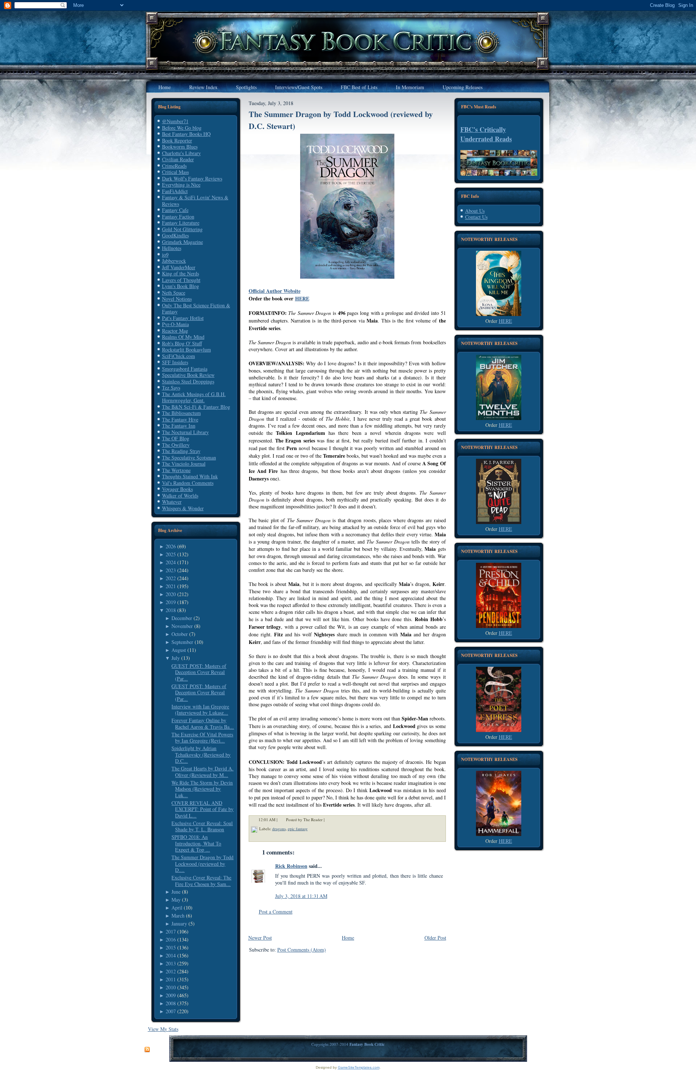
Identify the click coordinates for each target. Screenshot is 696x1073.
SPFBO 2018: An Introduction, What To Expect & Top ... (196, 843)
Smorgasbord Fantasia (184, 368)
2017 (171, 931)
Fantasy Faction (178, 216)
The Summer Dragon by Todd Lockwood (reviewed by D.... (202, 863)
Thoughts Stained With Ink (190, 476)
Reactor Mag (175, 330)
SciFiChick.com (178, 356)
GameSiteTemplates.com (359, 1067)
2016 (171, 939)
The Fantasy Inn (178, 425)
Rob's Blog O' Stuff (182, 343)
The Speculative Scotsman (189, 457)
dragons (279, 828)
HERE (302, 298)
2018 (171, 610)
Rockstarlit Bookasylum (186, 349)
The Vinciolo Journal (184, 463)
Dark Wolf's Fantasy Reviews (192, 178)
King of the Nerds (180, 273)
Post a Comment (276, 911)
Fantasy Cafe (175, 210)
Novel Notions (177, 298)
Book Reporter (177, 140)
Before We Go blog (182, 127)
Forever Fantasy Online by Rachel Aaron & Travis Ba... (202, 723)
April (176, 907)
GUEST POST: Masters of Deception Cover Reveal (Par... (198, 672)
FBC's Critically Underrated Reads (486, 134)
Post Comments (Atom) (301, 949)
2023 (171, 570)
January (179, 923)
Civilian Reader (178, 159)
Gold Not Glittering (182, 229)
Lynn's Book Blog (180, 286)
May (176, 899)
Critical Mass (175, 172)
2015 (171, 947)
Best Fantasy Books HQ (186, 133)
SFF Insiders (175, 362)
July (175, 657)
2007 (171, 1011)
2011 (171, 979)
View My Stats (163, 1029)
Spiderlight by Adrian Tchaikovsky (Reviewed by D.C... (201, 754)
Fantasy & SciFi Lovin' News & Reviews (195, 200)
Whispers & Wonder (183, 508)
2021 (171, 586)
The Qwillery (176, 444)
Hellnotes (171, 248)
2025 (171, 554)
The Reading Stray (181, 451)
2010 (171, 987)
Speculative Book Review (188, 374)
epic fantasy (298, 828)
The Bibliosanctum (181, 412)
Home (348, 937)
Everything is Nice (181, 184)
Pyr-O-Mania (175, 324)
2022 (171, 578)
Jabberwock (174, 260)
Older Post (435, 937)
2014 (171, 955)
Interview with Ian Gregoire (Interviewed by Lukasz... (200, 709)
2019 (171, 602)
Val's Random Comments (188, 482)
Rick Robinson (291, 866)
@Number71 (175, 121)
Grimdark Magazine (182, 241)
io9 (165, 254)
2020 (171, 594)
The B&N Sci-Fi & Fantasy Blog (196, 406)
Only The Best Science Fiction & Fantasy (196, 308)
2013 (171, 963)
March (178, 915)
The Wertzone (176, 470)
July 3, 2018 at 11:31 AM (301, 896)
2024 (171, 562)
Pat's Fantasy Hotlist (183, 318)
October (179, 634)
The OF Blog (175, 438)
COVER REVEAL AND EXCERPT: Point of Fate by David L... (202, 809)
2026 (171, 546)
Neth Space (173, 292)
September (182, 642)
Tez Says (171, 387)
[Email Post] (329, 819)
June (176, 891)
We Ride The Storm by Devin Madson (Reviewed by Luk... (202, 789)
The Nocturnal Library (185, 432)
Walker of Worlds (180, 495)
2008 (171, 1003)
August (178, 649)
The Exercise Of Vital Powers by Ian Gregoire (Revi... (202, 737)
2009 (171, 995)
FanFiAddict (175, 191)
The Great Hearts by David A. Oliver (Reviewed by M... (202, 771)
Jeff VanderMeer (178, 267)
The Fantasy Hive (180, 419)
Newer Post (260, 937)
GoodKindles (175, 235)
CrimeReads (174, 165)
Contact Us (476, 216)
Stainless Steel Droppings (188, 381)
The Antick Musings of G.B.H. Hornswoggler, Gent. (194, 397)
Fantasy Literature (180, 222)
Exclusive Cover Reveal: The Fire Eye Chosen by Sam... (201, 880)
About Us (475, 210)
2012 (171, 971)
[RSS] (147, 1050)
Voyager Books (177, 489)
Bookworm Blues (180, 146)
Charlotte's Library (181, 153)
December (181, 618)
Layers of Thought (181, 279)
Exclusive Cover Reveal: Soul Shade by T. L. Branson (202, 826)
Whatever (172, 501)
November (182, 626)
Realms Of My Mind (183, 336)
